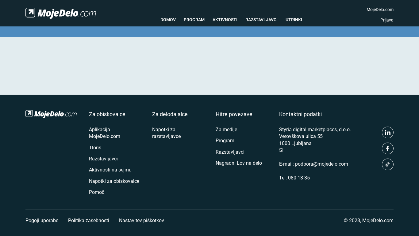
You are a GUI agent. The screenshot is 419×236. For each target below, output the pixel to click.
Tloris (95, 147)
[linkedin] (388, 132)
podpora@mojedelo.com (321, 163)
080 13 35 (299, 177)
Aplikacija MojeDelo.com (104, 132)
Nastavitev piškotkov (141, 220)
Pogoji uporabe (41, 220)
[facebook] (388, 148)
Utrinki (294, 19)
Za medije (226, 129)
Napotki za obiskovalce (114, 181)
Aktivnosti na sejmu (110, 169)
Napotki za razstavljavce (166, 132)
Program (194, 19)
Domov (168, 19)
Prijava (387, 20)
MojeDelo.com (380, 9)
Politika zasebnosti (88, 220)
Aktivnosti (225, 19)
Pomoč (96, 192)
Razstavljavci (261, 19)
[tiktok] (388, 164)
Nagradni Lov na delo (239, 162)
